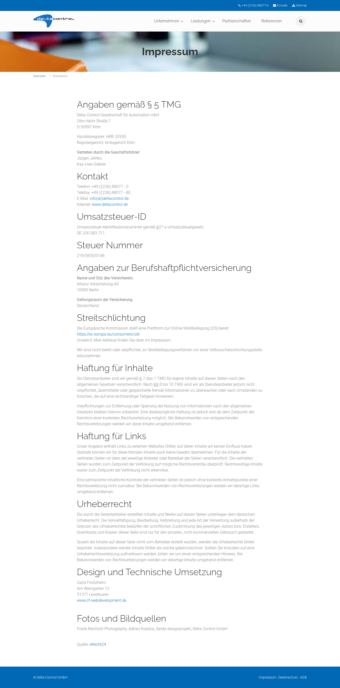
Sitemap (301, 5)
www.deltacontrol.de (110, 204)
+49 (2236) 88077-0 (255, 5)
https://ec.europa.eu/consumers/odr (108, 334)
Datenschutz (288, 677)
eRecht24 (98, 644)
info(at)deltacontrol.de (109, 198)
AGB (303, 677)
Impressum (267, 677)
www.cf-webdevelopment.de (101, 600)
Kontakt (282, 5)
